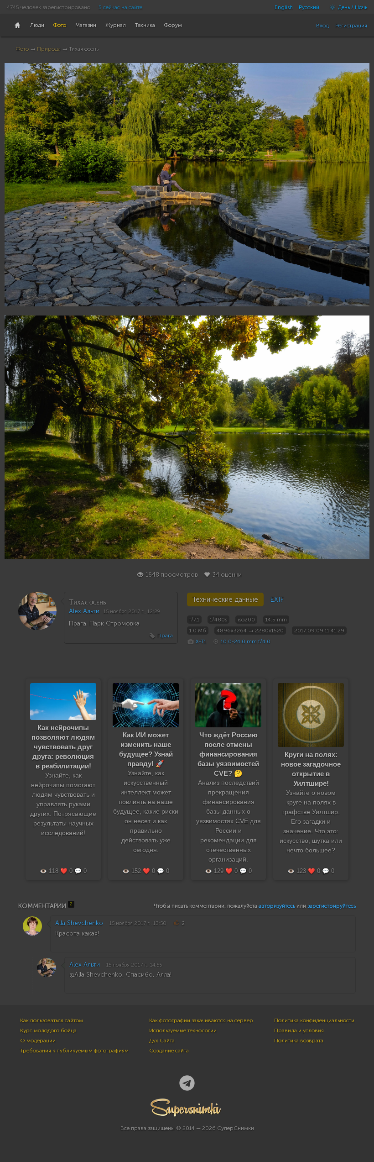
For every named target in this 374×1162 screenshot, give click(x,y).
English (284, 7)
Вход (322, 25)
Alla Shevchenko (79, 923)
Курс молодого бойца (48, 1030)
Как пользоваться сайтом (51, 1020)
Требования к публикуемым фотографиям (74, 1050)
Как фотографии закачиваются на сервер (201, 1020)
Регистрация (351, 25)
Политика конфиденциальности (314, 1020)
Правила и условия (299, 1030)
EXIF (277, 599)
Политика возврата (298, 1040)
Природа (49, 49)
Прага (165, 635)
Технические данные (225, 599)
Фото (22, 49)
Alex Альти (84, 611)
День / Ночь (352, 7)
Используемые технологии (183, 1030)
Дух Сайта (162, 1040)
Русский (309, 7)
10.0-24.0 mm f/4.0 (245, 641)
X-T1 (201, 641)
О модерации (38, 1040)
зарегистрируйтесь (331, 906)
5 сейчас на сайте (120, 7)
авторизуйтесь (277, 906)
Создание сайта (169, 1050)
